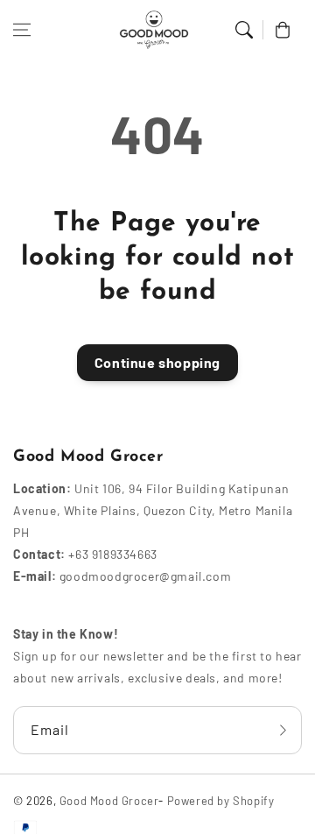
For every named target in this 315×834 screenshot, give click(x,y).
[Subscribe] (282, 730)
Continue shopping (157, 362)
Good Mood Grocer (109, 801)
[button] (22, 30)
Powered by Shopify (221, 801)
